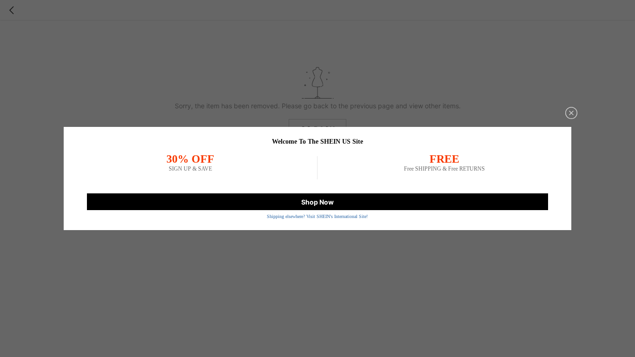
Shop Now (317, 202)
